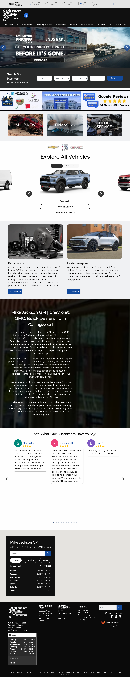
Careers (61, 618)
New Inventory (84, 610)
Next (127, 47)
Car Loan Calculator (47, 616)
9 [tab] (74, 522)
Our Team (62, 611)
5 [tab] (63, 522)
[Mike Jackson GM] (11, 15)
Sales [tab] (16, 560)
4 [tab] (61, 522)
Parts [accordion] (13, 663)
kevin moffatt (66, 443)
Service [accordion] (14, 658)
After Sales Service (46, 613)
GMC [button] (67, 166)
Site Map (50, 672)
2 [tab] (56, 522)
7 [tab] (68, 522)
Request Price (44, 611)
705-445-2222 (45, 566)
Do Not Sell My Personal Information (71, 672)
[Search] (119, 607)
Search (116, 78)
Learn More (15, 291)
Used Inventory (84, 615)
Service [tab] (30, 560)
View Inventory (65, 206)
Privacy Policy (39, 672)
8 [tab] (71, 522)
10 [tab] (76, 522)
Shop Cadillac (83, 612)
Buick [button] (75, 166)
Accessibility (26, 672)
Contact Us (14, 672)
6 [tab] (66, 522)
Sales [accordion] (13, 635)
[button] (26, 15)
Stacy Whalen (30, 443)
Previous (3, 47)
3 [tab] (58, 522)
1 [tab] (53, 522)
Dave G (99, 443)
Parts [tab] (45, 560)
